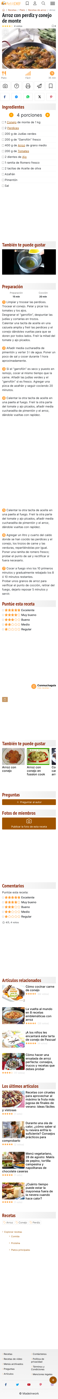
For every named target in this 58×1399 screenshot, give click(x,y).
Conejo (11, 122)
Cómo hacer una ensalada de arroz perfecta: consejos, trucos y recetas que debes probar (40, 1062)
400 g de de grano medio (26, 145)
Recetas (8, 1354)
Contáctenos (39, 1354)
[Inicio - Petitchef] (3, 10)
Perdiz (36, 1222)
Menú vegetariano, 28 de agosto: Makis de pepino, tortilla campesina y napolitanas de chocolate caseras (28, 1162)
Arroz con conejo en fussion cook (36, 770)
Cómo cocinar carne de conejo (40, 988)
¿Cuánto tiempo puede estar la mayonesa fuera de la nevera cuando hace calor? (39, 1191)
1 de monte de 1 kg (22, 122)
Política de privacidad (37, 1360)
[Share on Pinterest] (51, 97)
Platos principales (20, 1249)
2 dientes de (16, 157)
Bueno (25, 619)
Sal (7, 185)
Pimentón (11, 180)
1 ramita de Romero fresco (22, 162)
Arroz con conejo (9, 769)
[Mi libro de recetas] (27, 3)
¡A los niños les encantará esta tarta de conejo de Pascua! (41, 1036)
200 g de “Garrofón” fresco (23, 139)
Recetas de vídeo (13, 1359)
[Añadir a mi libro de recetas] (50, 86)
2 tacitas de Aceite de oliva (23, 168)
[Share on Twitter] (39, 97)
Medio (25, 624)
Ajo (24, 157)
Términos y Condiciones (37, 1368)
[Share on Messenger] (16, 97)
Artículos (8, 1374)
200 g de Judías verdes (20, 133)
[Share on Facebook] (4, 97)
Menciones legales (42, 1374)
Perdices (13, 128)
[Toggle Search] (43, 3)
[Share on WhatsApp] (28, 97)
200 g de (17, 151)
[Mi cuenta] (35, 3)
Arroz (21, 145)
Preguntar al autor (30, 802)
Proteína (15, 1243)
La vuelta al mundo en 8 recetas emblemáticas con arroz (39, 1014)
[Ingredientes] (5, 699)
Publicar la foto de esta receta (29, 826)
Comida (15, 1236)
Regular (26, 629)
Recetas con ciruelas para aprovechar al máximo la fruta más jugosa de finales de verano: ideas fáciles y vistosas (28, 1101)
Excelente (27, 610)
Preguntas (9, 1369)
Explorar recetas (13, 1231)
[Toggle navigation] (53, 3)
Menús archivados (13, 1364)
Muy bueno (28, 615)
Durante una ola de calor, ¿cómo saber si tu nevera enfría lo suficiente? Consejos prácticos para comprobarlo (29, 1132)
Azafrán (10, 174)
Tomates (23, 151)
